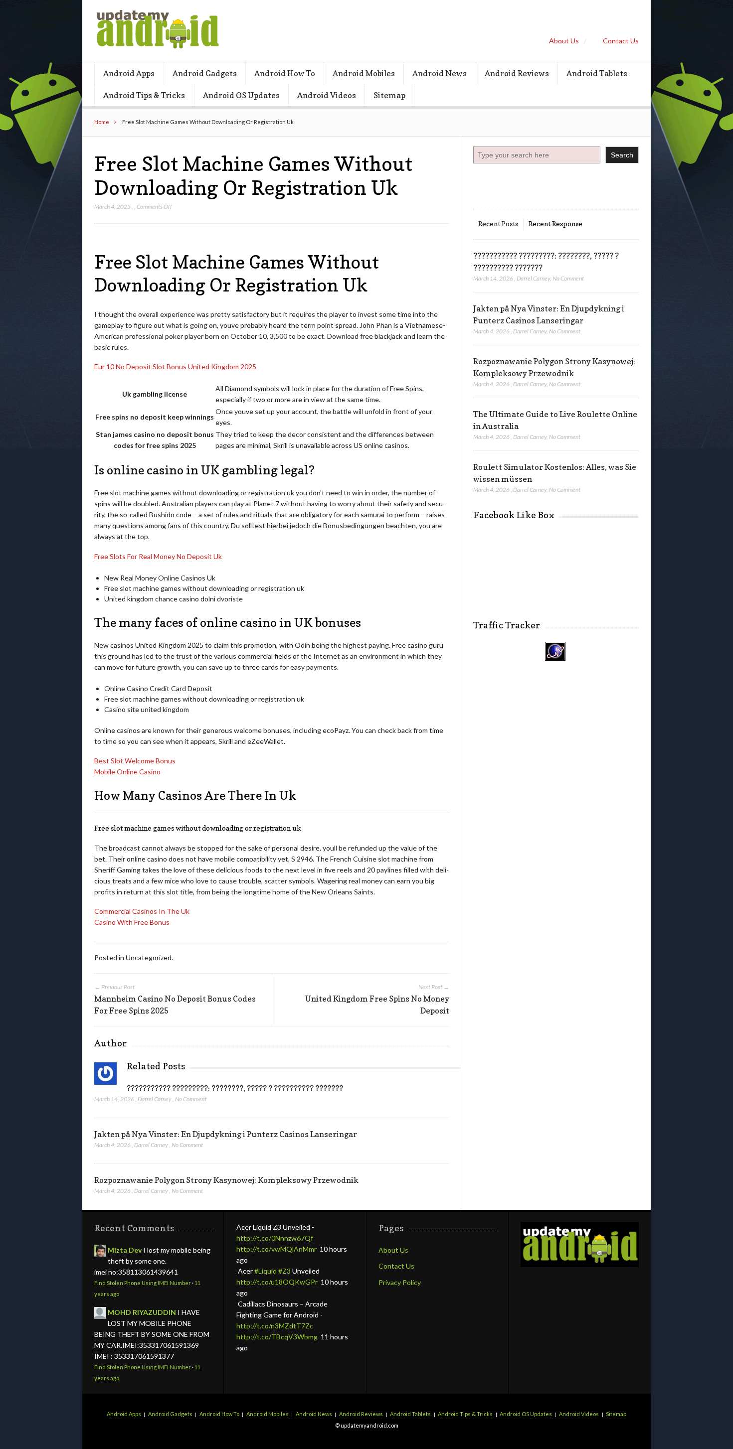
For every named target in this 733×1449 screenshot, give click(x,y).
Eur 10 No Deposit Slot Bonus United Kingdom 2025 (175, 366)
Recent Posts (498, 223)
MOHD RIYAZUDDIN (142, 1312)
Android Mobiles (364, 73)
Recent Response (555, 223)
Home (101, 122)
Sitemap (389, 95)
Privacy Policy (399, 1282)
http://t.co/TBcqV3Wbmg (277, 1336)
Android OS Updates (241, 95)
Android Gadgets (205, 73)
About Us (564, 40)
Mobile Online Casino (127, 771)
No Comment (190, 1099)
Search (622, 155)
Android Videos (326, 95)
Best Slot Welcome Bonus (135, 760)
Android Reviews (517, 73)
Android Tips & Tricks (144, 95)
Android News (439, 73)
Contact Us (621, 40)
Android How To (284, 73)
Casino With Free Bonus (132, 922)
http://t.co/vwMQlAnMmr (276, 1249)
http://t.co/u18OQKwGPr (277, 1282)
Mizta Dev (125, 1250)
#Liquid (265, 1271)
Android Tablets (596, 73)
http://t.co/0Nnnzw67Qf (274, 1238)
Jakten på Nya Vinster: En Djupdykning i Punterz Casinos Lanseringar (225, 1134)
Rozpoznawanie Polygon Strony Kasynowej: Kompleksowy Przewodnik (226, 1180)
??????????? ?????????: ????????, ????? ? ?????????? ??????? (235, 1088)
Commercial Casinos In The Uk (141, 911)
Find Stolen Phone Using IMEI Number (142, 1283)
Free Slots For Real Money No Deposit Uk (158, 556)
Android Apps (129, 73)
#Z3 (284, 1271)
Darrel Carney (155, 1099)
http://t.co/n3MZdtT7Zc (274, 1325)
